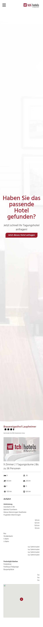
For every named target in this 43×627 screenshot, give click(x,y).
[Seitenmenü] (4, 5)
